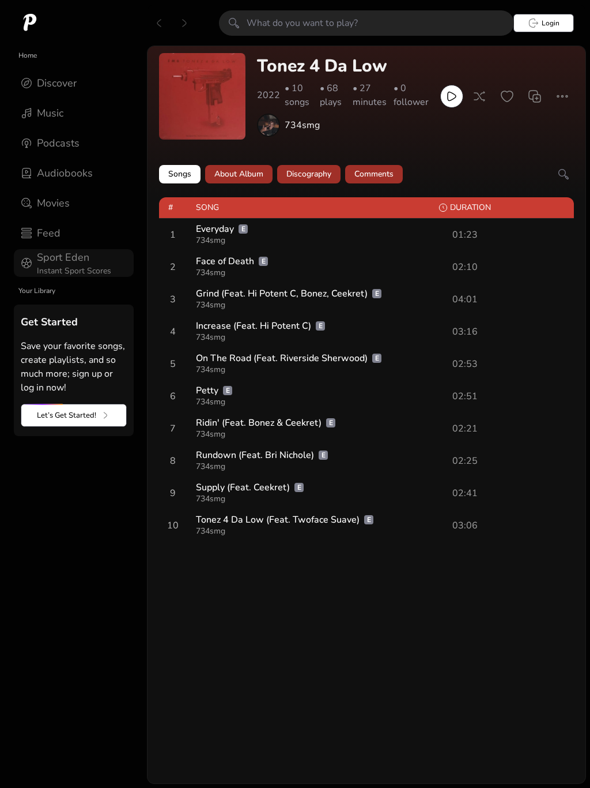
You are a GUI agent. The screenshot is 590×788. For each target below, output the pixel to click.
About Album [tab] (238, 173)
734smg (302, 125)
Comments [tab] (374, 173)
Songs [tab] (179, 173)
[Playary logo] (29, 23)
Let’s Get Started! (66, 415)
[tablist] (366, 174)
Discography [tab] (308, 173)
